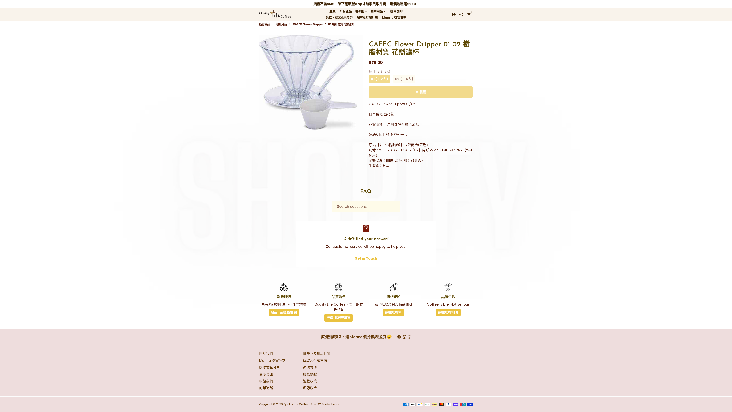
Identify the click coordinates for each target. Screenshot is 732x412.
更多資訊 (266, 374)
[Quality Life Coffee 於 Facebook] (399, 337)
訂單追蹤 (266, 388)
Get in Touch (366, 258)
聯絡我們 (266, 381)
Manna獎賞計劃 (284, 312)
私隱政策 (310, 388)
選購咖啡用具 (448, 312)
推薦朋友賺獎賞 (339, 317)
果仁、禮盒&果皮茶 (339, 17)
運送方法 (310, 367)
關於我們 (266, 353)
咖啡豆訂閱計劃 (367, 17)
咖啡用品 (378, 11)
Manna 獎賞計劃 (394, 17)
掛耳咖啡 (396, 11)
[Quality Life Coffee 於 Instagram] (404, 337)
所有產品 (346, 11)
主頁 (332, 11)
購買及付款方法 (315, 360)
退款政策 (310, 381)
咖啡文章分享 (269, 367)
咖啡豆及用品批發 (317, 353)
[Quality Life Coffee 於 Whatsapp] (409, 337)
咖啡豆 (361, 11)
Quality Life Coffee (296, 404)
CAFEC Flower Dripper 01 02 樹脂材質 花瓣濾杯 (323, 24)
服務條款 (310, 374)
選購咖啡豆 (393, 312)
